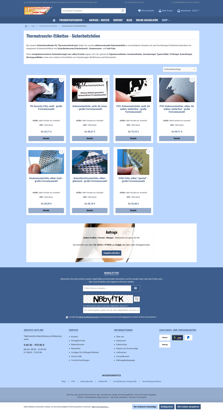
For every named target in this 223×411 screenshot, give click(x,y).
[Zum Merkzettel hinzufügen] (61, 79)
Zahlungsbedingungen (125, 360)
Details (46, 138)
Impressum (121, 340)
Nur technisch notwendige (145, 407)
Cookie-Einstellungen (80, 360)
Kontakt (74, 336)
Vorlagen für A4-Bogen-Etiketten (85, 352)
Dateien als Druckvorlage (127, 348)
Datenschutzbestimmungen (88, 317)
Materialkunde (87, 381)
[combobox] (90, 10)
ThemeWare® (141, 397)
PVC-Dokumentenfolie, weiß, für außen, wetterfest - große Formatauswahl (133, 109)
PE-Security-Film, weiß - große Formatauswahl (46, 107)
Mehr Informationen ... (101, 407)
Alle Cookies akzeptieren (188, 407)
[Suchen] (123, 10)
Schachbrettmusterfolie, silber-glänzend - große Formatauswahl (90, 179)
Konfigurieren (167, 407)
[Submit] (135, 288)
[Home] (54, 20)
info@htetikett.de (136, 2)
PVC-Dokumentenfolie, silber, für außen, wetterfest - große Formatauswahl (177, 109)
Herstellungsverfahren (151, 381)
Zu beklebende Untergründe (125, 381)
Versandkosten (122, 356)
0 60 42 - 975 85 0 (34, 344)
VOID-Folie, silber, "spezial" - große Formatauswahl (133, 179)
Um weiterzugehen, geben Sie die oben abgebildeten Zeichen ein (105, 306)
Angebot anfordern (111, 253)
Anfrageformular (78, 340)
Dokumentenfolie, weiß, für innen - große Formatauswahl (90, 107)
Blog (64, 381)
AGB (124, 317)
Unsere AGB (76, 356)
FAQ (73, 381)
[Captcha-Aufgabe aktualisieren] (137, 299)
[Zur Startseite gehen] (38, 10)
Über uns (120, 336)
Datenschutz (121, 344)
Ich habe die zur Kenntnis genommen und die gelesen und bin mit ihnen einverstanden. (113, 317)
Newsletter (76, 348)
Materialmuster (77, 344)
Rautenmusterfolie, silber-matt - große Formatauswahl (46, 179)
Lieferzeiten (121, 352)
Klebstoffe (102, 381)
